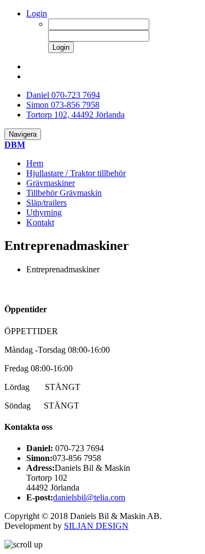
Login (36, 13)
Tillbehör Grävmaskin (64, 192)
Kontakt (40, 222)
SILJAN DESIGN (96, 525)
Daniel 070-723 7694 (63, 95)
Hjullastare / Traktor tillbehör (76, 173)
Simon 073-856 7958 (62, 104)
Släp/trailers (46, 202)
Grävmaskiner (50, 183)
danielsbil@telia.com (89, 497)
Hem (34, 163)
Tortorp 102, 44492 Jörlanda (75, 114)
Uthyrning (44, 212)
